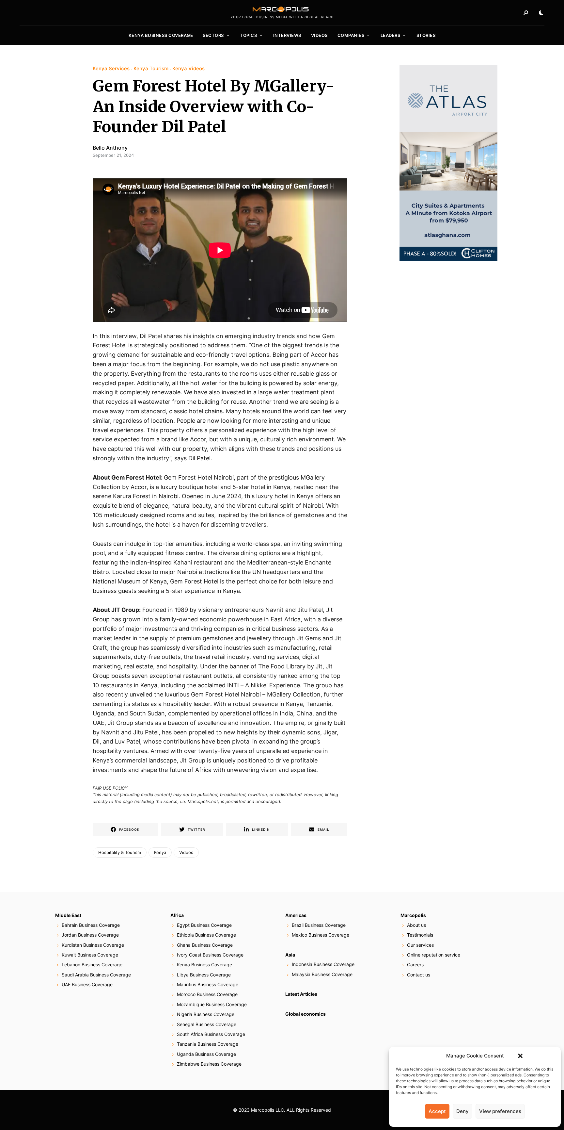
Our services (420, 945)
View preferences (500, 1111)
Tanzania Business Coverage (207, 1044)
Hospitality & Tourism (119, 852)
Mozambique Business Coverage (212, 1004)
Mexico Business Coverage (320, 935)
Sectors (213, 35)
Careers (415, 964)
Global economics (305, 1014)
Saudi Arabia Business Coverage (96, 974)
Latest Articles (301, 994)
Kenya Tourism (150, 68)
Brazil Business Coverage (319, 925)
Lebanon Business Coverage (92, 964)
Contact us (418, 974)
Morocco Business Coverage (207, 994)
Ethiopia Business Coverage (206, 935)
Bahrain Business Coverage (91, 925)
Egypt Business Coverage (204, 925)
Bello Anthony (110, 147)
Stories (426, 35)
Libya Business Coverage (204, 974)
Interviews (287, 35)
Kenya (160, 852)
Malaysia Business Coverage (322, 974)
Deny (462, 1111)
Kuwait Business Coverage (90, 955)
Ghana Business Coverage (205, 945)
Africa (177, 915)
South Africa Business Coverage (211, 1034)
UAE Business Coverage (87, 984)
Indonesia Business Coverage (323, 964)
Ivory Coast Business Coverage (210, 955)
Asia (290, 955)
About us (416, 925)
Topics (248, 35)
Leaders (390, 35)
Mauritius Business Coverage (207, 984)
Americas (295, 915)
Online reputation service (433, 955)
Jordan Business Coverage (90, 935)
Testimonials (420, 935)
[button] (520, 1056)
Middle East (68, 915)
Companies (351, 35)
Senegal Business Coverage (206, 1024)
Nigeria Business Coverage (205, 1014)
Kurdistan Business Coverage (93, 945)
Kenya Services (111, 68)
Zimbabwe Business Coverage (209, 1064)
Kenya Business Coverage (161, 35)
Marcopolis (413, 915)
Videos (319, 35)
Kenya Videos (188, 68)
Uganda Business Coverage (206, 1054)
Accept (437, 1111)
